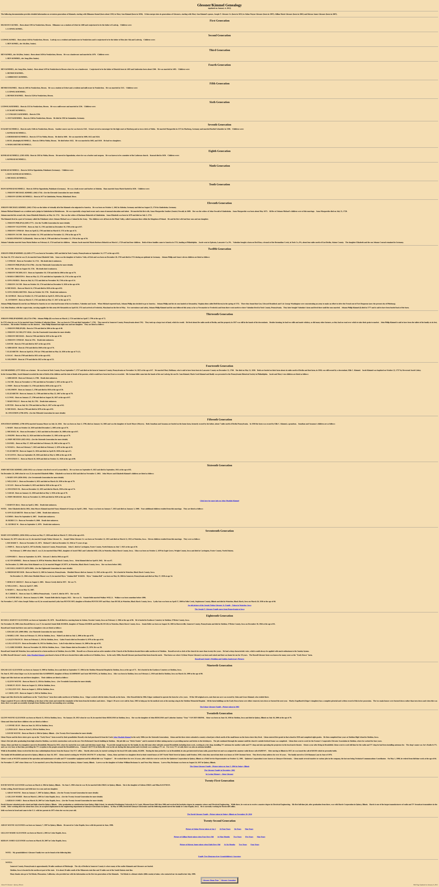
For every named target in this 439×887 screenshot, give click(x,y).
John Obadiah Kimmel (35, 655)
